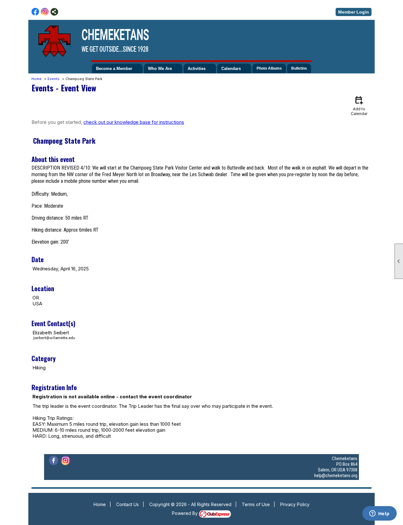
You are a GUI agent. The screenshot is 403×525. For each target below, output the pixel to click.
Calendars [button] (231, 68)
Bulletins (299, 68)
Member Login (353, 11)
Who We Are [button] (160, 68)
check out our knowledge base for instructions (133, 122)
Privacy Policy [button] (294, 504)
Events (54, 79)
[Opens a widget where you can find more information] (379, 514)
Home (36, 79)
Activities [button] (197, 68)
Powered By (185, 513)
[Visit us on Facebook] (35, 12)
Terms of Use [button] (256, 504)
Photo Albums (269, 68)
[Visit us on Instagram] (45, 12)
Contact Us (127, 504)
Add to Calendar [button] (359, 105)
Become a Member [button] (114, 68)
